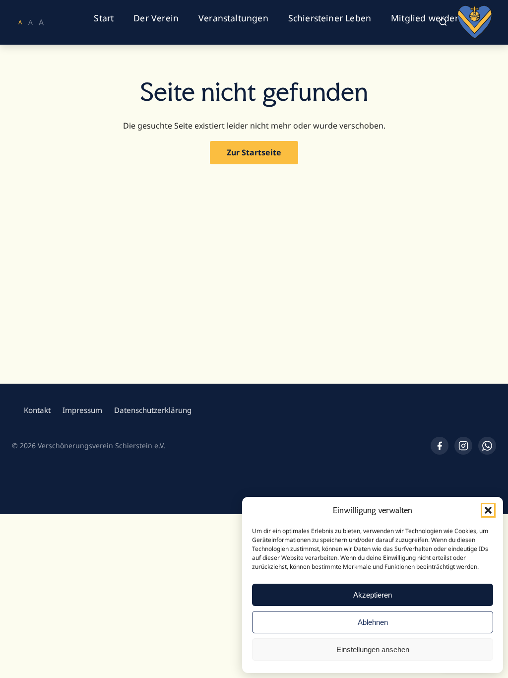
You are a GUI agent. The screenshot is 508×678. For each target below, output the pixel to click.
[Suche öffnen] (442, 22)
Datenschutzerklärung (152, 410)
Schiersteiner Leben (329, 18)
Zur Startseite (254, 152)
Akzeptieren (372, 595)
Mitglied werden (425, 18)
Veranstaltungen (233, 18)
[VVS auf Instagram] (463, 446)
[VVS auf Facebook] (439, 446)
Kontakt (37, 410)
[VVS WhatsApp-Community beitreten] (487, 446)
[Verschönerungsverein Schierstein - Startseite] (474, 22)
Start (104, 18)
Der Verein (156, 18)
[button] (488, 510)
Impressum (82, 410)
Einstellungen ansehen (372, 649)
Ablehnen (373, 622)
